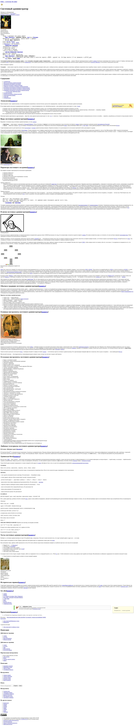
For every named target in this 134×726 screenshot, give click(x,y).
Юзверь (5, 595)
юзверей (37, 238)
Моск (4, 600)
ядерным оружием (86, 460)
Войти (4, 660)
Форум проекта (7, 680)
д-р (6, 58)
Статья (5, 635)
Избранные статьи (7, 667)
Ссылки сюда (6, 691)
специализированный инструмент (80, 463)
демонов (74, 348)
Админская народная (11, 45)
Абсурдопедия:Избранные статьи (11, 621)
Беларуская (6, 703)
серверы (98, 277)
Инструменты (6, 648)
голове (39, 463)
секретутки (54, 184)
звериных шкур (124, 586)
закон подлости (24, 298)
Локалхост (14, 545)
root (28, 37)
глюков (77, 124)
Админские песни (7, 603)
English (5, 705)
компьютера (28, 62)
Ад (51, 116)
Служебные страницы (8, 693)
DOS (86, 269)
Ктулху (117, 125)
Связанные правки (7, 692)
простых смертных (95, 62)
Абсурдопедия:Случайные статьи (11, 627)
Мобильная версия (7, 724)
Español (5, 706)
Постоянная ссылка (8, 696)
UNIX (83, 242)
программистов (101, 124)
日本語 (5, 709)
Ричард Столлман (10, 596)
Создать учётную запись (9, 659)
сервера (95, 61)
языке (65, 125)
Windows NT (111, 275)
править (13, 101)
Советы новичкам (7, 676)
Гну (4, 596)
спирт (53, 540)
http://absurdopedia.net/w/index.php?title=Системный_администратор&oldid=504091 (26, 617)
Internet (123, 277)
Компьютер (6, 622)
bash (8, 459)
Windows (11, 275)
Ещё (4, 647)
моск (129, 238)
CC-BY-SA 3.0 (24, 719)
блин (13, 42)
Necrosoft (107, 124)
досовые (34, 127)
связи (101, 585)
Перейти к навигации (6, 14)
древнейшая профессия (67, 585)
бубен (31, 346)
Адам (78, 106)
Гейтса (62, 349)
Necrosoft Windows (28, 124)
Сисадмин (12, 13)
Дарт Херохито (9, 37)
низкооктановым (94, 205)
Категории (3, 618)
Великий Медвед (7, 602)
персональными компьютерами (14, 272)
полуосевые (27, 127)
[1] (10, 451)
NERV (18, 58)
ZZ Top (74, 187)
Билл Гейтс (6, 597)
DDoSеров (7, 44)
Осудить (5, 637)
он (56, 553)
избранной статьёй (36, 608)
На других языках (7, 650)
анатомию (18, 202)
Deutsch (5, 704)
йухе (7, 62)
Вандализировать (7, 638)
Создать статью (7, 677)
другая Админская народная (14, 52)
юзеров (44, 351)
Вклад (4, 658)
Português (5, 712)
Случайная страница (8, 669)
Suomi (4, 708)
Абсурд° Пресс (6, 668)
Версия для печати (7, 695)
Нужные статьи (7, 679)
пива (100, 586)
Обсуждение (6, 656)
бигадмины (24, 130)
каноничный (7, 164)
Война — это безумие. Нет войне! (9, 1)
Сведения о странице (8, 697)
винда (13, 41)
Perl (84, 125)
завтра (8, 41)
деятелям (25, 587)
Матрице (35, 37)
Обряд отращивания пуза (127, 291)
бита (21, 351)
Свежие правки (7, 675)
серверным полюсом (83, 346)
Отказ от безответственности (10, 723)
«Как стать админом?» (117, 106)
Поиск (2, 683)
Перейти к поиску (15, 14)
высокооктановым (83, 205)
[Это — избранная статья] (2, 5)
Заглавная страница (8, 666)
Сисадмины (8, 202)
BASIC (90, 269)
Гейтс (2, 269)
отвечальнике (116, 105)
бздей (22, 549)
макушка (41, 482)
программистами (124, 235)
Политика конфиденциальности (11, 720)
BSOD (17, 42)
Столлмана (12, 546)
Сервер (5, 593)
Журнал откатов (7, 639)
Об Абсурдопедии (7, 721)
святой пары (30, 279)
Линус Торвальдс (19, 596)
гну (20, 125)
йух (24, 194)
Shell (87, 125)
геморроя (75, 460)
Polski (4, 710)
